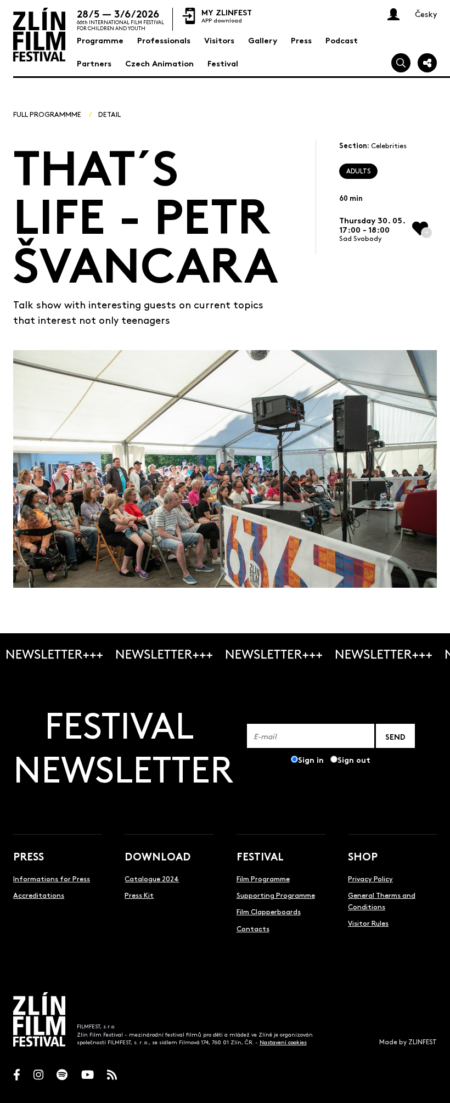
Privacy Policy (370, 878)
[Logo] (39, 34)
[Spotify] (62, 1075)
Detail (109, 114)
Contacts (253, 928)
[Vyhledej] (400, 62)
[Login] (393, 14)
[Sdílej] (427, 62)
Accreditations (38, 894)
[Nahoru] (431, 1084)
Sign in (311, 759)
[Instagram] (38, 1075)
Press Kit (139, 894)
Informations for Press (51, 878)
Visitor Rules (368, 922)
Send (395, 736)
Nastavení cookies (283, 1042)
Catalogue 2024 (152, 878)
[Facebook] (16, 1075)
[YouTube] (87, 1075)
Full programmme (47, 114)
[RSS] (112, 1075)
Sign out (354, 759)
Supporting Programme (276, 894)
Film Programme (263, 878)
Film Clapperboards (269, 911)
